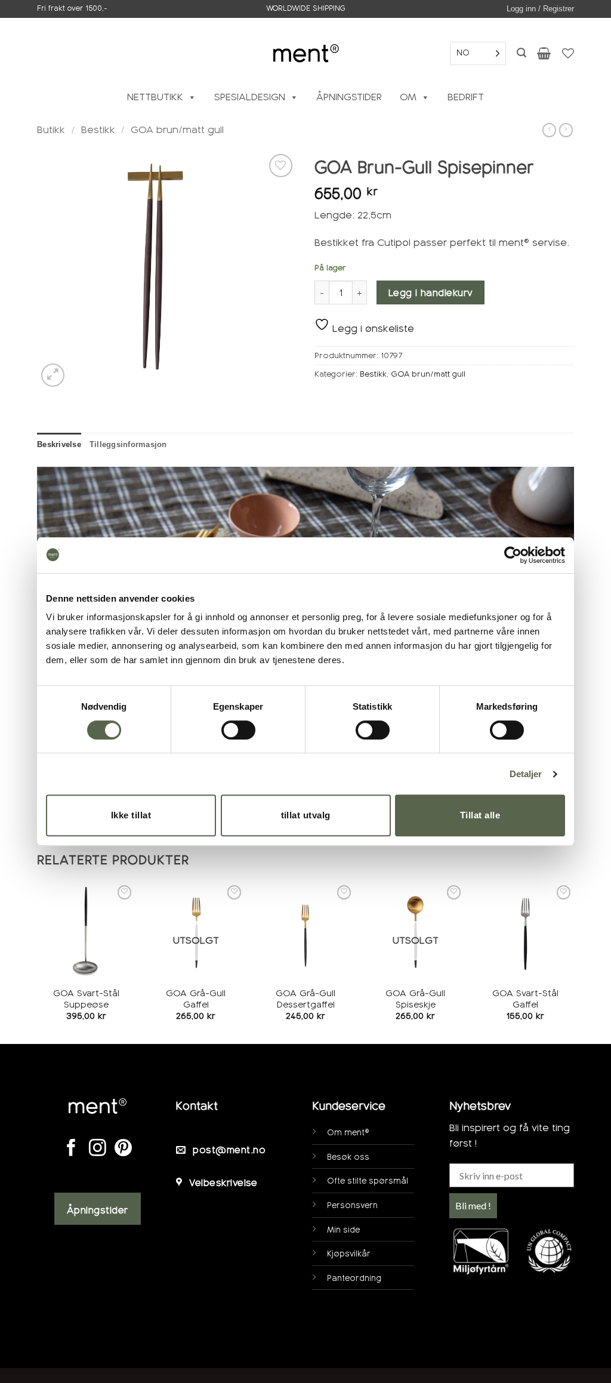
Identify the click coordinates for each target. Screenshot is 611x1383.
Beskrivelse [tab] (59, 444)
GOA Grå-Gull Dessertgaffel (305, 999)
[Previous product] (566, 130)
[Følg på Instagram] (97, 1149)
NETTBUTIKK (155, 97)
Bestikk (98, 130)
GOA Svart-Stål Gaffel (525, 999)
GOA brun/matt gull (177, 130)
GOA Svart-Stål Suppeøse (86, 999)
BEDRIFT (466, 97)
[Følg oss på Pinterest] (123, 1149)
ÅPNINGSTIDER (349, 97)
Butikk (51, 130)
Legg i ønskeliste (371, 328)
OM (408, 97)
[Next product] (549, 130)
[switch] (238, 730)
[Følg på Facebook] (71, 1149)
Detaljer (526, 774)
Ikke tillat (131, 815)
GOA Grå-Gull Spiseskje (415, 999)
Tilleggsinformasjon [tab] (128, 444)
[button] (540, 9)
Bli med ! (473, 1205)
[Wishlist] (568, 53)
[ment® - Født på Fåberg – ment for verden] (305, 53)
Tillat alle (480, 815)
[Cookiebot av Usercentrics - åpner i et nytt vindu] (513, 555)
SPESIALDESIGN (249, 97)
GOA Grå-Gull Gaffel (196, 999)
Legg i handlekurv (430, 293)
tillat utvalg (306, 815)
